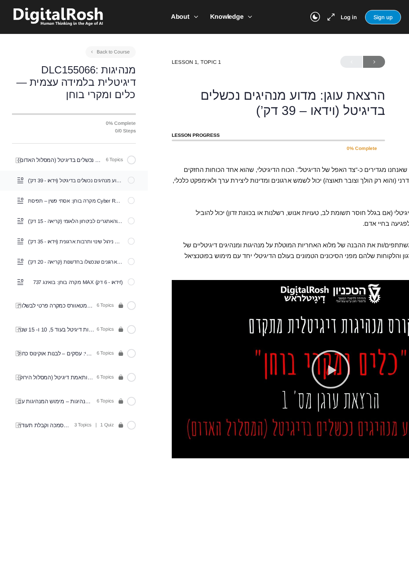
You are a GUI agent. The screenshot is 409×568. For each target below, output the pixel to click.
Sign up (383, 17)
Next (374, 62)
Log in (349, 17)
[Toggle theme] (315, 17)
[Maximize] (329, 17)
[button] (331, 369)
